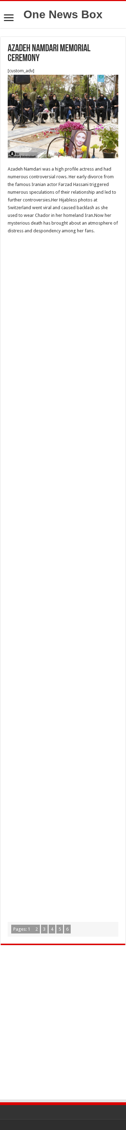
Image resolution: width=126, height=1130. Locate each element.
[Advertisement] (63, 307)
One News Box (63, 14)
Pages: (21, 929)
